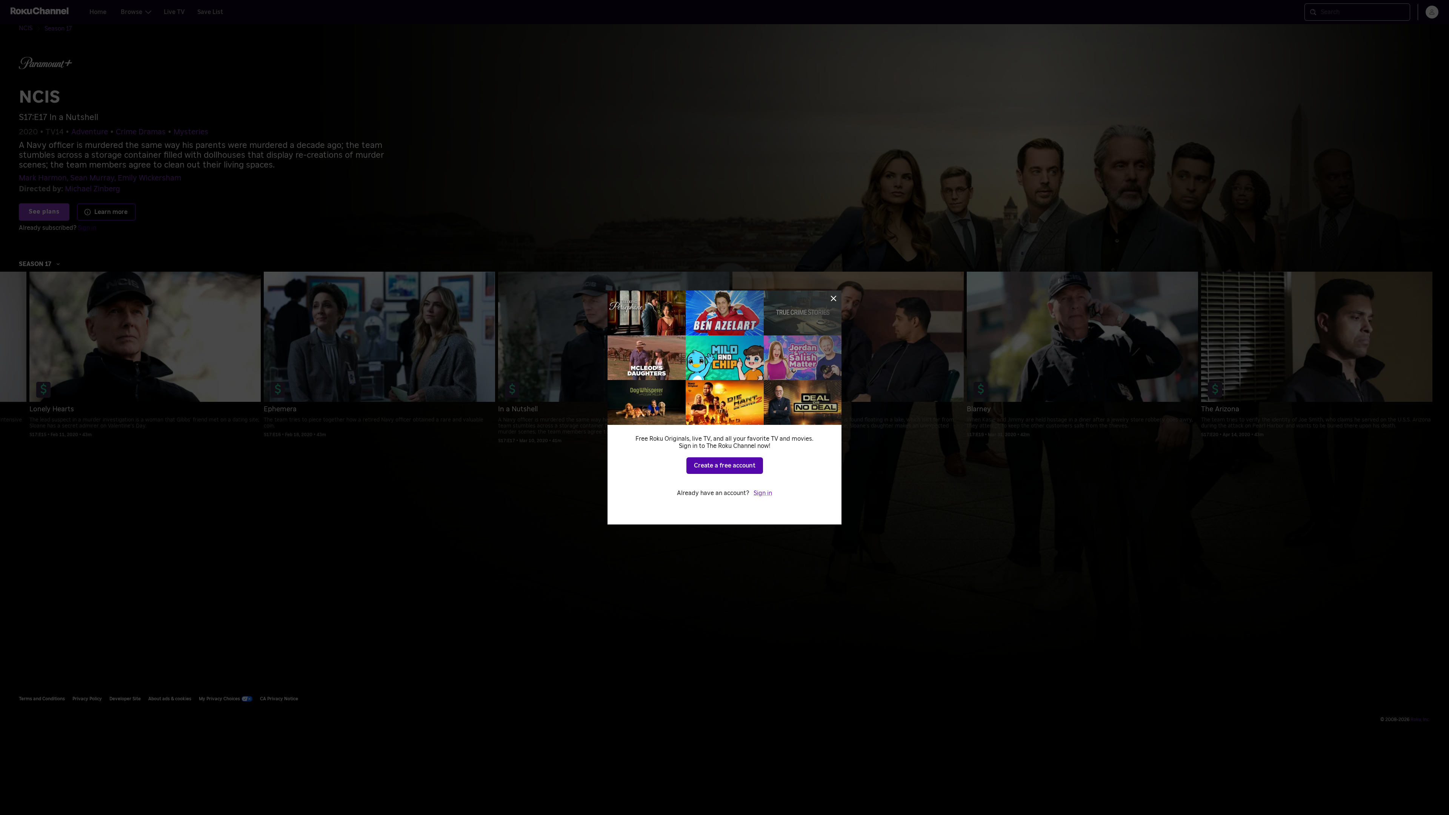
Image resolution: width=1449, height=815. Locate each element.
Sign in (763, 493)
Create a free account (724, 466)
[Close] (834, 298)
